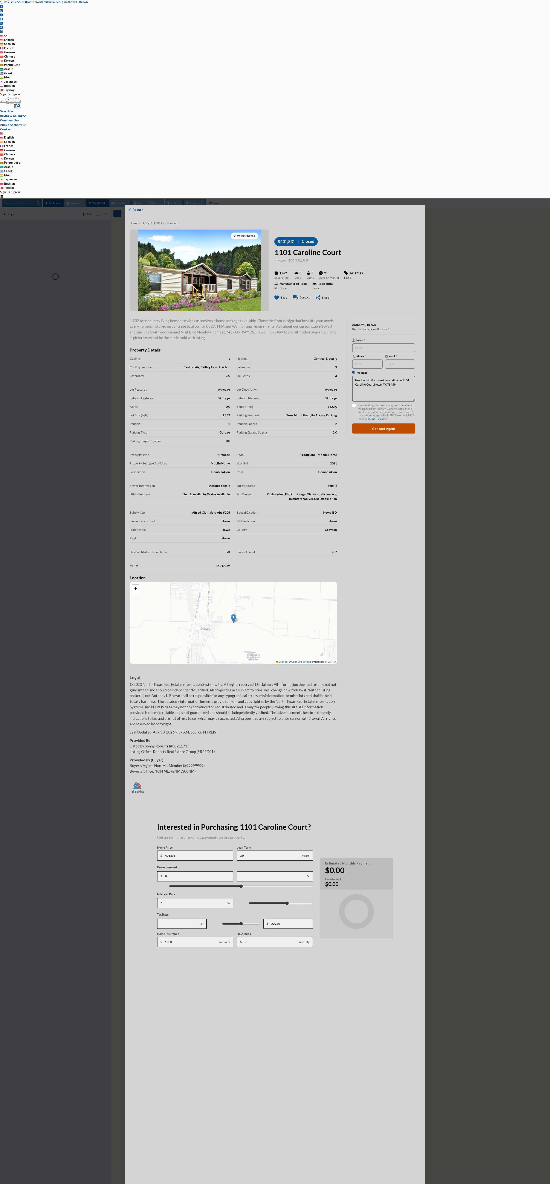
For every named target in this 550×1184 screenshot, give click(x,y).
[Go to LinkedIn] (1, 23)
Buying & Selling (11, 115)
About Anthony (11, 124)
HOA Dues (244, 934)
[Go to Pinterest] (1, 27)
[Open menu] (1, 196)
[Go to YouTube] (1, 18)
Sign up (5, 94)
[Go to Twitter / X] (1, 14)
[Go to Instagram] (1, 10)
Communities (9, 120)
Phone (361, 356)
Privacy (381, 418)
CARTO (331, 661)
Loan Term (244, 847)
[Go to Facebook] (1, 6)
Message (362, 372)
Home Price (165, 847)
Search (5, 111)
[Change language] (3, 35)
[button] (233, 618)
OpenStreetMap (300, 661)
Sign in (15, 94)
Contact (6, 129)
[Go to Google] (1, 31)
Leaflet (282, 661)
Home (133, 223)
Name (360, 339)
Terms (371, 418)
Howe (145, 223)
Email (393, 356)
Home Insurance (168, 934)
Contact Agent (384, 428)
